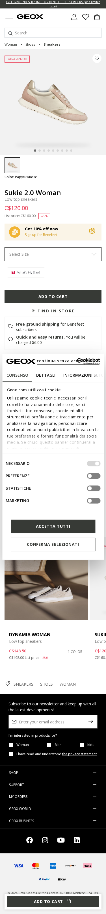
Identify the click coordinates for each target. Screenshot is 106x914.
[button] (53, 311)
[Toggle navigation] (9, 17)
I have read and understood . (57, 754)
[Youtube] (61, 841)
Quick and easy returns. (40, 337)
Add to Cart (53, 296)
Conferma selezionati (53, 544)
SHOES (46, 684)
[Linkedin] (77, 841)
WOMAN (68, 684)
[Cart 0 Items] (96, 19)
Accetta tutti (53, 526)
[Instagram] (45, 841)
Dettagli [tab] (45, 375)
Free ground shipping (37, 324)
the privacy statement (79, 754)
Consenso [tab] (17, 375)
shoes (30, 44)
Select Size (19, 254)
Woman (22, 745)
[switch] (93, 476)
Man (58, 745)
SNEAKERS (23, 684)
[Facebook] (29, 841)
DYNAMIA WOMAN (30, 635)
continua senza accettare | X (68, 360)
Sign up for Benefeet (41, 234)
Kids (90, 745)
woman (11, 44)
